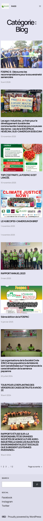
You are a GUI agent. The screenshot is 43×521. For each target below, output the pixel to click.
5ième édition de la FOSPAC (15, 317)
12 (12, 466)
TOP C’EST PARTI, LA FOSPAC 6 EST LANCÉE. (18, 176)
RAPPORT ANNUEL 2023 (13, 273)
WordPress (35, 516)
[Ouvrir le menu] (40, 6)
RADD (13, 6)
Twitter (5, 505)
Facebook (7, 497)
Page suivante (35, 466)
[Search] (37, 484)
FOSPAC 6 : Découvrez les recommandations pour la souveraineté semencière (21, 74)
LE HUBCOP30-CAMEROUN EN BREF (19, 221)
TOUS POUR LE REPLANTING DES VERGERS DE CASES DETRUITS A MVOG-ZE (21, 388)
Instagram (7, 501)
